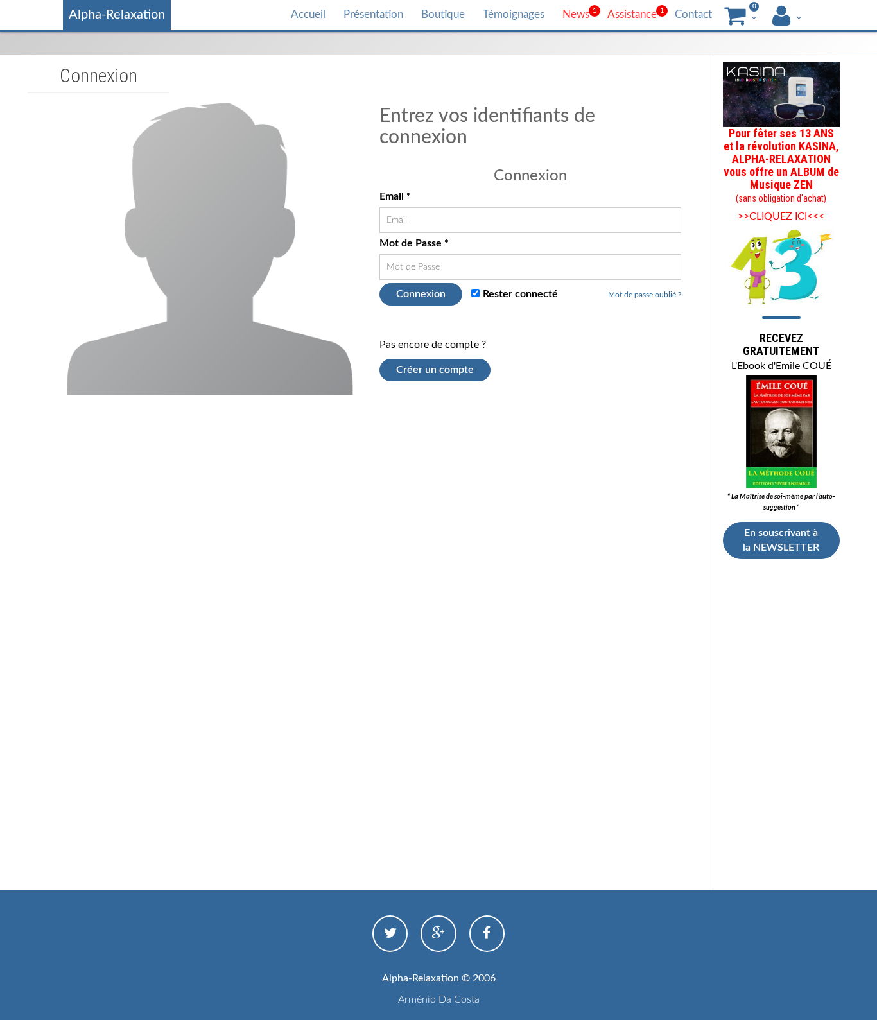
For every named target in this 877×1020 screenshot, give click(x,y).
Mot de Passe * (414, 243)
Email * (395, 196)
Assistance (632, 14)
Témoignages (513, 14)
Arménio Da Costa (439, 999)
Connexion (421, 294)
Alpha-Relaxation (117, 14)
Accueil (308, 14)
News (575, 14)
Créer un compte (435, 370)
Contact (693, 14)
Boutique (443, 14)
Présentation (373, 14)
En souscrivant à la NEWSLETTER (781, 540)
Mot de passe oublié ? (644, 294)
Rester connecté (520, 294)
